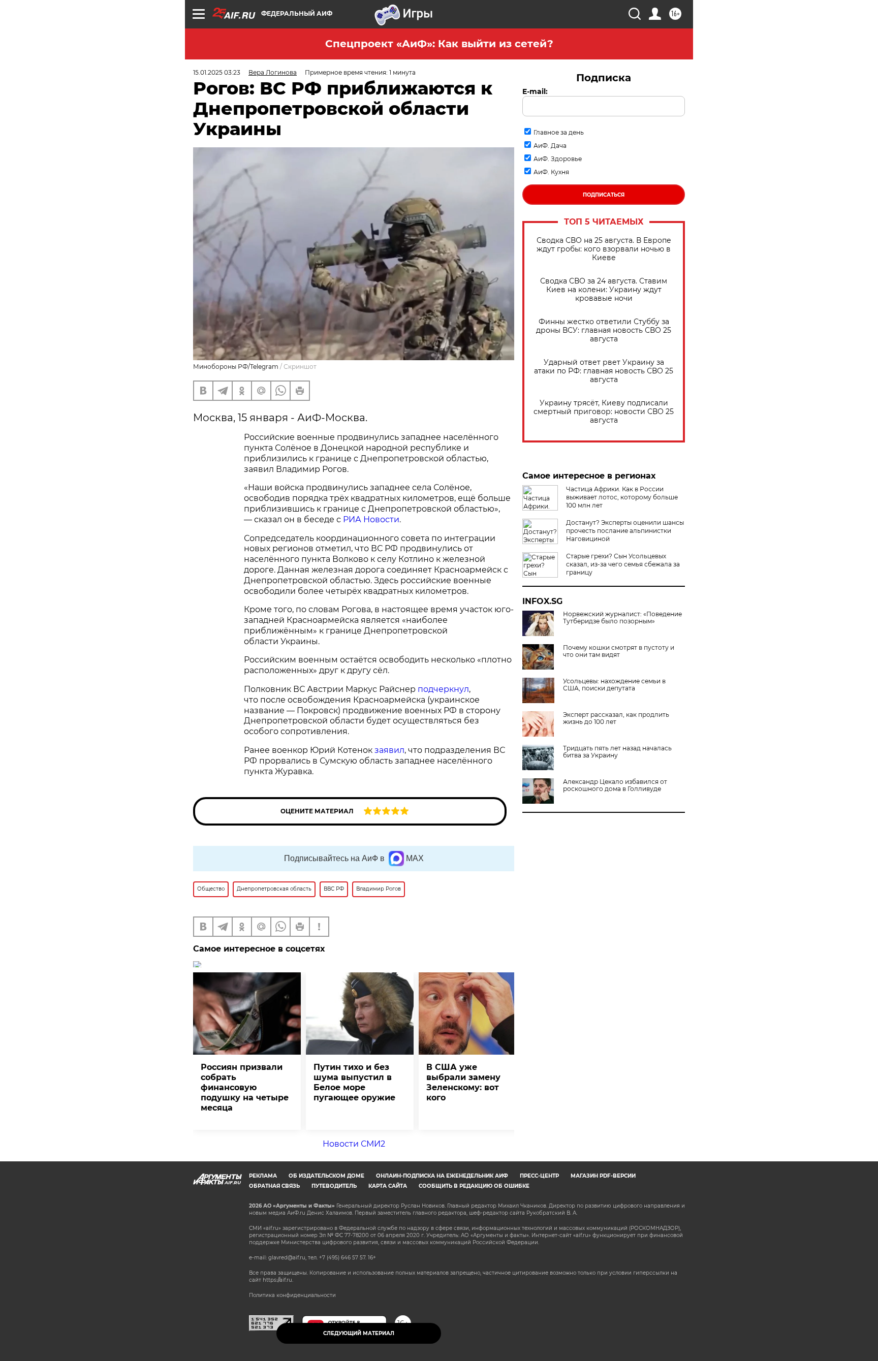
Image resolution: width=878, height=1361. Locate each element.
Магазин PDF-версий (603, 1176)
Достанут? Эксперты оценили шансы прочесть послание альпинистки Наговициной (625, 531)
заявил (389, 750)
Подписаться (603, 195)
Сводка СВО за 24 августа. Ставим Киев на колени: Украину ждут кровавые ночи (603, 290)
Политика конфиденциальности (292, 1295)
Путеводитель (334, 1186)
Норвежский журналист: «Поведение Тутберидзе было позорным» (622, 618)
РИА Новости (371, 519)
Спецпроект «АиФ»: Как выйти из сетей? (439, 44)
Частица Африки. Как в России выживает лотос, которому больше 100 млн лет (622, 497)
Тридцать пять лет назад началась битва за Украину (617, 752)
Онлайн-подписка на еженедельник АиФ (442, 1176)
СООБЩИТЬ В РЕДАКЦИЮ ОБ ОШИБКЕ (474, 1186)
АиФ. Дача (550, 145)
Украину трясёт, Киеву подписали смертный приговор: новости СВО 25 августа (604, 412)
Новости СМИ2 (354, 1144)
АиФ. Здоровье (558, 159)
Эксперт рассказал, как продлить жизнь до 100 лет (616, 718)
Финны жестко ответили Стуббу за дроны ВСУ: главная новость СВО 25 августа (603, 330)
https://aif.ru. (278, 1280)
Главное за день (559, 132)
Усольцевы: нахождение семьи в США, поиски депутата (614, 685)
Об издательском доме (326, 1176)
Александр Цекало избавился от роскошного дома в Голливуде (615, 785)
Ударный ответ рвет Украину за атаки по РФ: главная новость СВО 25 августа (603, 371)
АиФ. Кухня (551, 172)
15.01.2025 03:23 (216, 72)
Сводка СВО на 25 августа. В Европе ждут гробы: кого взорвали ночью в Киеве (604, 249)
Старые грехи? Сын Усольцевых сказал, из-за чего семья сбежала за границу (623, 564)
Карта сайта (387, 1186)
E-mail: (535, 91)
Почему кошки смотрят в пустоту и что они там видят (618, 651)
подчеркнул (443, 689)
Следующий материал (358, 1333)
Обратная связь (274, 1186)
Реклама (263, 1176)
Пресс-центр (539, 1176)
